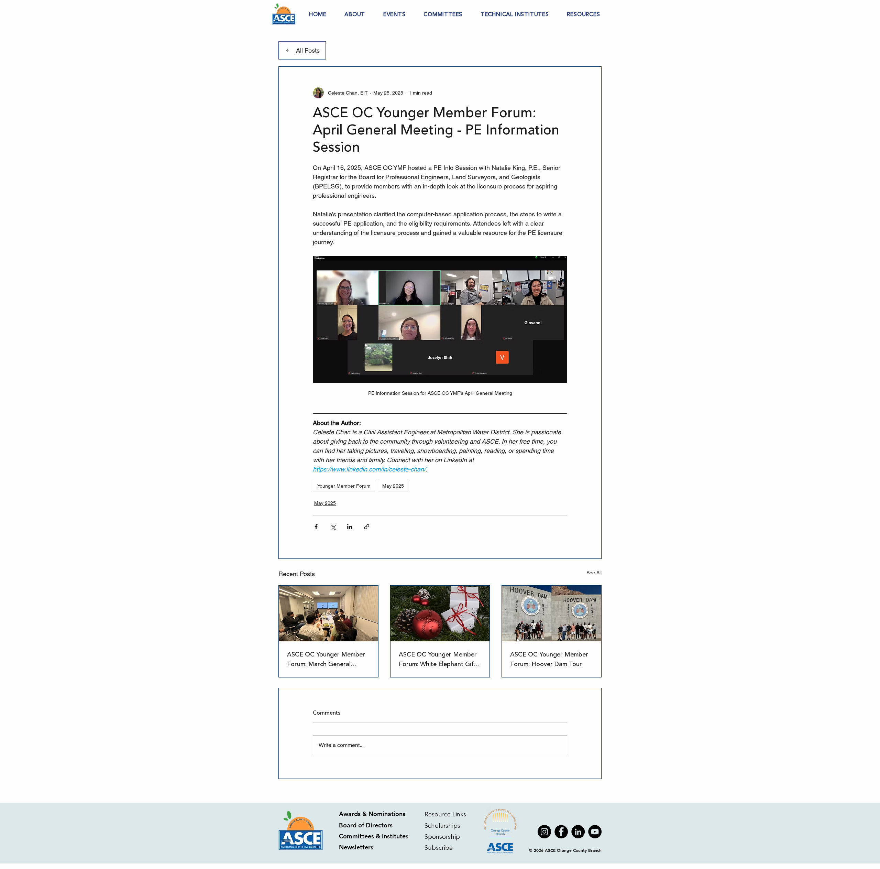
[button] (355, 14)
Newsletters (356, 847)
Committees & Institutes (373, 836)
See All (594, 572)
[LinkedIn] (578, 831)
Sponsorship (442, 836)
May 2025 (393, 486)
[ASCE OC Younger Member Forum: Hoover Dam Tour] (551, 613)
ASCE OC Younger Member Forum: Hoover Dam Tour (549, 659)
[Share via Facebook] (316, 526)
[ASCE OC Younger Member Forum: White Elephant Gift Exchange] (440, 613)
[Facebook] (561, 831)
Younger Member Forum (344, 486)
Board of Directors (366, 825)
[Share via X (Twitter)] (333, 526)
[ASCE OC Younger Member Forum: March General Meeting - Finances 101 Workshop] (328, 613)
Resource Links (445, 814)
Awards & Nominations (372, 814)
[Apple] (500, 832)
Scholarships (442, 825)
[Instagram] (544, 831)
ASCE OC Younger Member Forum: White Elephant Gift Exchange (438, 659)
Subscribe (439, 847)
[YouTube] (595, 831)
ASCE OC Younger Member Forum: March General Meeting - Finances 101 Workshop (326, 659)
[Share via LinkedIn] (349, 526)
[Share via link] (366, 526)
